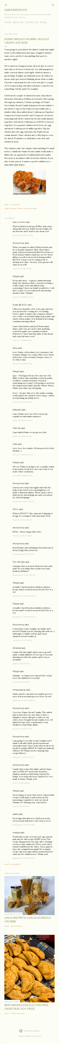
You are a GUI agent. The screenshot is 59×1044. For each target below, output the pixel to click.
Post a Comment (12, 864)
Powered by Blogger (32, 1031)
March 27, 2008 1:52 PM (22, 436)
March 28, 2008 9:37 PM (22, 476)
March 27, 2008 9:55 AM (22, 402)
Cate (15, 444)
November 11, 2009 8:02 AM (24, 596)
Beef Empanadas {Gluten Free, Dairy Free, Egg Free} (26, 1006)
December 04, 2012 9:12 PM (24, 825)
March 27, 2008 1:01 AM (22, 269)
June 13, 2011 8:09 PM (21, 682)
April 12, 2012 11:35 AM (21, 783)
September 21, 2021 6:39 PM (24, 858)
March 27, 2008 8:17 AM (22, 340)
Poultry (20, 208)
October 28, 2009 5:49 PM (23, 554)
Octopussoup (19, 690)
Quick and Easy (30, 208)
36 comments (16, 926)
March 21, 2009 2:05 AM (22, 536)
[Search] (53, 4)
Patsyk (16, 276)
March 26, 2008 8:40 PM (23, 235)
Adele (15, 814)
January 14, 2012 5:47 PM (23, 729)
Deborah (17, 410)
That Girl (16, 428)
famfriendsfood (15, 9)
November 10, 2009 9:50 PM (24, 575)
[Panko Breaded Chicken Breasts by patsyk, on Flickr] (29, 194)
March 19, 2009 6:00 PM (22, 520)
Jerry (15, 348)
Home (7, 22)
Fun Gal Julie (19, 562)
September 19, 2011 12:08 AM (24, 700)
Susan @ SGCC (20, 305)
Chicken (13, 208)
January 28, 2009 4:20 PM (23, 501)
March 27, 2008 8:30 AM (23, 364)
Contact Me (31, 22)
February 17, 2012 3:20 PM (23, 757)
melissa (16, 832)
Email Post (15, 205)
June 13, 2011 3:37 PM (21, 664)
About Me (17, 22)
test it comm (19, 222)
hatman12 (37, 1036)
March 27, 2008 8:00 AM (23, 297)
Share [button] (6, 205)
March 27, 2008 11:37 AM (22, 420)
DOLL (15, 509)
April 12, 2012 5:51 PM (21, 806)
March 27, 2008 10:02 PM (23, 455)
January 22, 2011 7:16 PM (22, 640)
